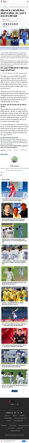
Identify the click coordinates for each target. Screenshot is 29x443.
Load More (14, 391)
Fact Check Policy (13, 425)
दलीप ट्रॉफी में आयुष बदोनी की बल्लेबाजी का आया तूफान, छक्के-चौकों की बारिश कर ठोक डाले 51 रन (14, 283)
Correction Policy (11, 428)
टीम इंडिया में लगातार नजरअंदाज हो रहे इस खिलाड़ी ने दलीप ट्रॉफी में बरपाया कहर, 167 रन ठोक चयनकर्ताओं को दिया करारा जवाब (14, 240)
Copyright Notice (8, 418)
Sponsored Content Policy (15, 430)
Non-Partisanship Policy (23, 425)
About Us (15, 415)
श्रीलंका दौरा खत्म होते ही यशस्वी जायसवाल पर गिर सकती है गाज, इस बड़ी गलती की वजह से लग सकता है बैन (13, 366)
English (12, 404)
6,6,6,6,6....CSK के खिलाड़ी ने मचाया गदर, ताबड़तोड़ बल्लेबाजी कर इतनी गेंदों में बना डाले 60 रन (13, 303)
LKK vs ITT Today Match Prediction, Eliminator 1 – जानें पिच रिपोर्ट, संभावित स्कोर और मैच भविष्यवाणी (14, 324)
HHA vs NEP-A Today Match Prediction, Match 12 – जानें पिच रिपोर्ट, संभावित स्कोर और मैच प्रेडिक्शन (14, 345)
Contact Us (7, 415)
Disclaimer (22, 415)
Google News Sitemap (18, 420)
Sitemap (9, 420)
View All (25, 179)
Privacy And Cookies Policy (21, 418)
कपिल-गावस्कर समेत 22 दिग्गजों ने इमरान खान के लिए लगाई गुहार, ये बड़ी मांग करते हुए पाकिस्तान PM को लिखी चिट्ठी (13, 219)
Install (24, 441)
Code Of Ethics (20, 428)
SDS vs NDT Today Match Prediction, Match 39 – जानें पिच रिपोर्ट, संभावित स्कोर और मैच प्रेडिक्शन (14, 199)
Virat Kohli (9, 150)
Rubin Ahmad (6, 19)
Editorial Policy (4, 425)
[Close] (27, 441)
